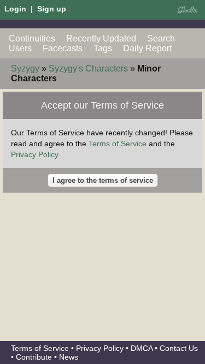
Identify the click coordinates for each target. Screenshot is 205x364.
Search (161, 38)
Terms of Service (118, 143)
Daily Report (147, 48)
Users (20, 48)
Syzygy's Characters (88, 68)
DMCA (142, 348)
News (68, 357)
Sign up (51, 8)
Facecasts (63, 48)
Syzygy (25, 68)
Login (15, 8)
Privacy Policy (34, 154)
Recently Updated (101, 38)
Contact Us (179, 348)
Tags (102, 48)
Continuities (32, 38)
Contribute (34, 357)
